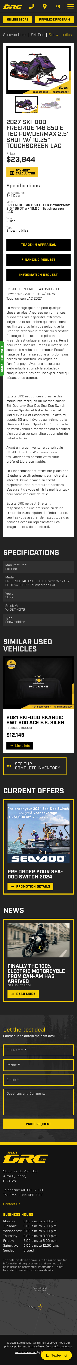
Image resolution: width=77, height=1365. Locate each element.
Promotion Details (33, 887)
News (13, 911)
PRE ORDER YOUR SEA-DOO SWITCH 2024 (35, 874)
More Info (22, 746)
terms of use (36, 1346)
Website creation (26, 1352)
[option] (38, 70)
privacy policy (13, 1346)
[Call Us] (31, 6)
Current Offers (33, 791)
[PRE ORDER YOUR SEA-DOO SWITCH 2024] (38, 833)
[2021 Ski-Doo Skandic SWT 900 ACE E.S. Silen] (38, 682)
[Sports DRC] (12, 6)
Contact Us (12, 1204)
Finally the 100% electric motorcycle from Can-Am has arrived (36, 974)
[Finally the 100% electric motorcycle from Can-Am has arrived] (38, 940)
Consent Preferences (59, 1346)
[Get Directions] (44, 6)
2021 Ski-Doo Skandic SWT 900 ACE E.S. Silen (35, 720)
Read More (25, 994)
